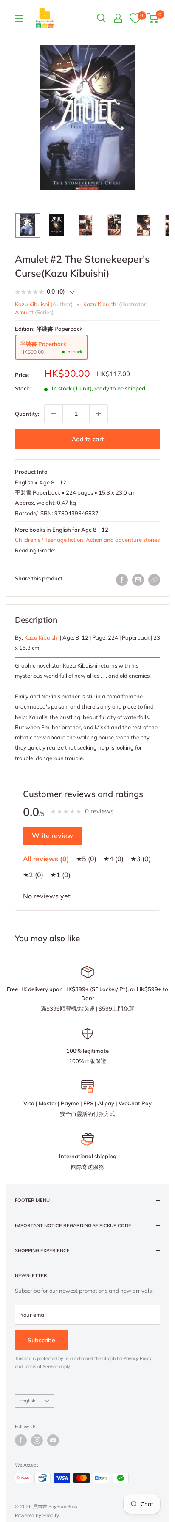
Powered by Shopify (37, 1515)
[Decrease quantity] (53, 414)
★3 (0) (140, 858)
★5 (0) (86, 858)
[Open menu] (19, 18)
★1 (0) (60, 875)
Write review (52, 835)
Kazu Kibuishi (41, 637)
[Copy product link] (154, 580)
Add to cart (88, 439)
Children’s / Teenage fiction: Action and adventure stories (87, 539)
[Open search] (101, 18)
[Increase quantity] (98, 414)
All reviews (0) (46, 858)
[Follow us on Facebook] (21, 1440)
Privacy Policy (137, 1358)
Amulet (24, 312)
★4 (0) (113, 858)
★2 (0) (33, 875)
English (27, 1401)
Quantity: (27, 413)
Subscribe (41, 1340)
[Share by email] (138, 580)
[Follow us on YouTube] (53, 1440)
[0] (135, 17)
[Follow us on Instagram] (37, 1440)
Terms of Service (41, 1366)
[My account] (118, 18)
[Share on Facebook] (122, 580)
